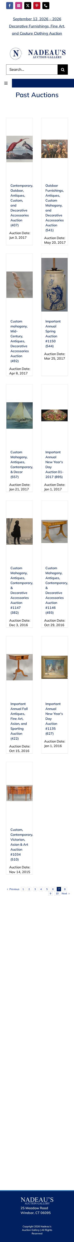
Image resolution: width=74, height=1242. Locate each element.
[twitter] (27, 5)
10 (57, 893)
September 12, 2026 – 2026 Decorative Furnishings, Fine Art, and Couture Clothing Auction (37, 26)
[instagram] (18, 5)
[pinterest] (36, 5)
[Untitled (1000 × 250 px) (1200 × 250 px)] (37, 49)
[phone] (45, 5)
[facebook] (9, 5)
